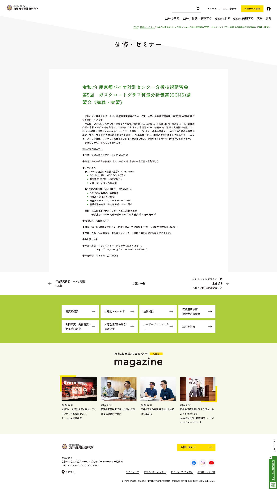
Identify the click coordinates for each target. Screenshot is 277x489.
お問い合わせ (229, 8)
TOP (136, 27)
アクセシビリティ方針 (182, 472)
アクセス (211, 8)
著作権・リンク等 (206, 472)
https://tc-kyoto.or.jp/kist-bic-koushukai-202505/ (121, 249)
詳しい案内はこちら (92, 148)
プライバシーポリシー (155, 472)
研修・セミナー (147, 27)
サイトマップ (132, 472)
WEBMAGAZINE (252, 8)
